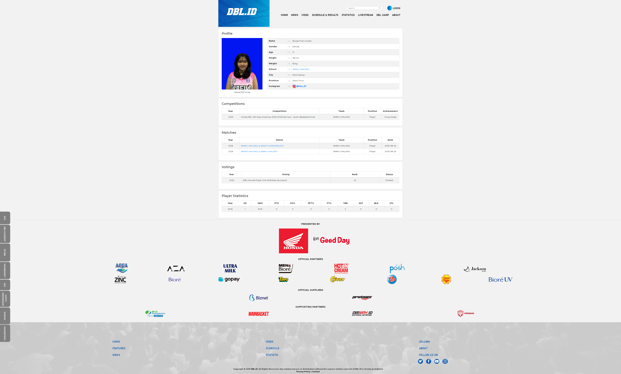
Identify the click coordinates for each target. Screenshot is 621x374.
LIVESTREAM (365, 15)
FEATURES (119, 348)
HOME (284, 15)
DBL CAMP (382, 15)
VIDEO (305, 15)
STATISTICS (348, 15)
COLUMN (424, 341)
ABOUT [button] (396, 15)
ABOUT (423, 348)
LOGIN (396, 8)
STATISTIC (272, 355)
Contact (316, 371)
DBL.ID (254, 369)
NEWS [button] (294, 15)
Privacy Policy (303, 371)
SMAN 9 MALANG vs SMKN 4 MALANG (259, 151)
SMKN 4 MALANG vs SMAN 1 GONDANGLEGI (262, 146)
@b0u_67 (301, 86)
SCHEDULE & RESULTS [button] (325, 15)
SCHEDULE (272, 348)
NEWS (116, 355)
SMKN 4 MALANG (301, 69)
